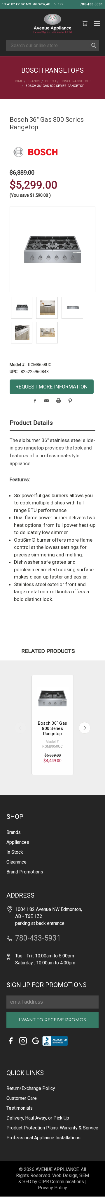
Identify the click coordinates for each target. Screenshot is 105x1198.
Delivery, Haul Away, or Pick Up (37, 1118)
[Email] (46, 401)
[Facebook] (35, 401)
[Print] (58, 401)
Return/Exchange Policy (30, 1088)
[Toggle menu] (97, 22)
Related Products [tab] (48, 651)
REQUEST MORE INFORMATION (51, 387)
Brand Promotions (24, 872)
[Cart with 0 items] (85, 23)
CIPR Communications (61, 1181)
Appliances (17, 842)
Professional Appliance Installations (43, 1137)
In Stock (14, 852)
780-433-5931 (91, 4)
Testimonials (19, 1108)
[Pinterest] (70, 401)
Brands (13, 832)
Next (84, 728)
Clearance (16, 862)
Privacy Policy (52, 1187)
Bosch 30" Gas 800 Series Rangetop (52, 728)
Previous (20, 728)
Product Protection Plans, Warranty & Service (52, 1128)
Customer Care (21, 1098)
